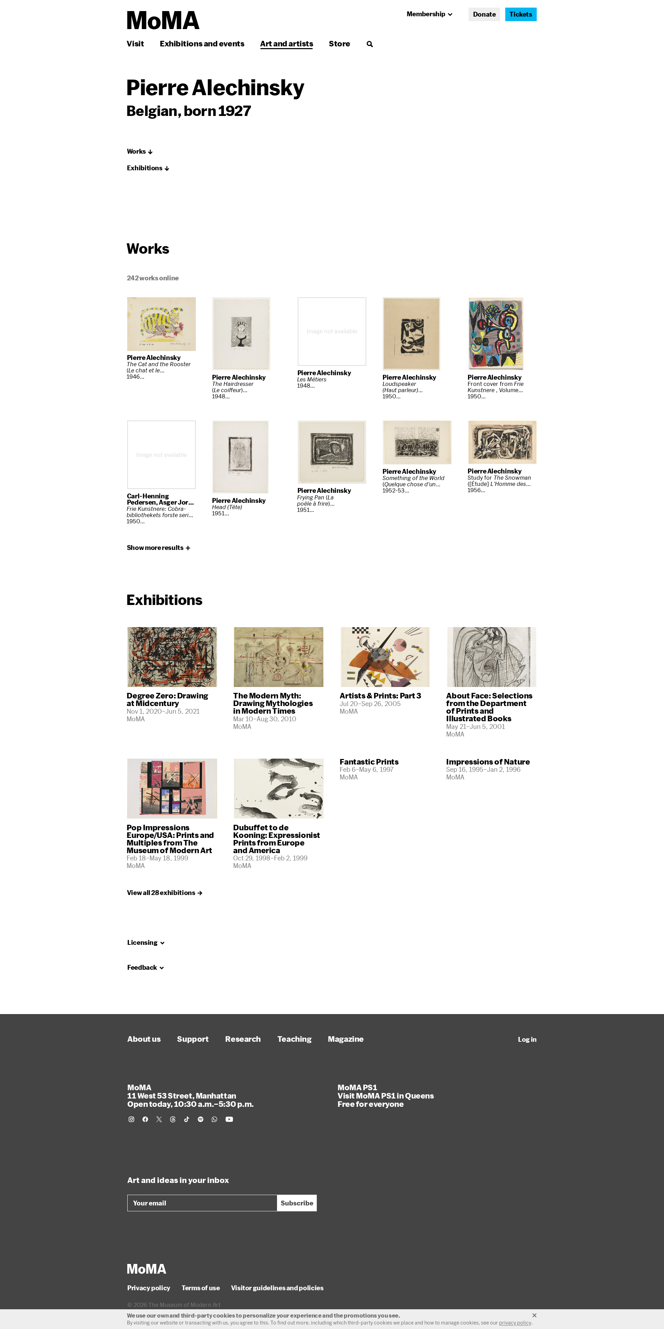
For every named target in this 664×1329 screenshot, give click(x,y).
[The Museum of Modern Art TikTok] (187, 1119)
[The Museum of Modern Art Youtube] (229, 1119)
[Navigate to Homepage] (163, 20)
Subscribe (297, 1203)
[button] (140, 151)
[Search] (369, 43)
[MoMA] (146, 1268)
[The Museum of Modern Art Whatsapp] (214, 1119)
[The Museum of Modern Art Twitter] (159, 1119)
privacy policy (515, 1323)
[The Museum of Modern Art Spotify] (201, 1119)
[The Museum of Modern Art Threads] (173, 1119)
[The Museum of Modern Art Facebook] (145, 1119)
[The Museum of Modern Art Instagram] (131, 1119)
